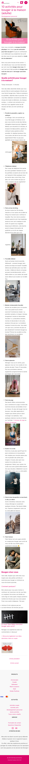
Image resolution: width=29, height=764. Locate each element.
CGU (18, 760)
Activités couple (14, 705)
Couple (14, 682)
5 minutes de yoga (19, 420)
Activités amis (14, 707)
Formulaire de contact (14, 723)
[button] (18, 2)
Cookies (14, 760)
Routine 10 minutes (10, 422)
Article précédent (14, 658)
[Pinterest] (13, 728)
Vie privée (10, 760)
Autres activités (14, 712)
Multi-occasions (14, 686)
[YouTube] (16, 728)
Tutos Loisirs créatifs (14, 714)
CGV (20, 760)
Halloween (14, 684)
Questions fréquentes (14, 725)
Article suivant (14, 663)
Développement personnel (9, 16)
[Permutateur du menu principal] (26, 2)
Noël (14, 689)
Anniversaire (14, 680)
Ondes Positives (14, 691)
